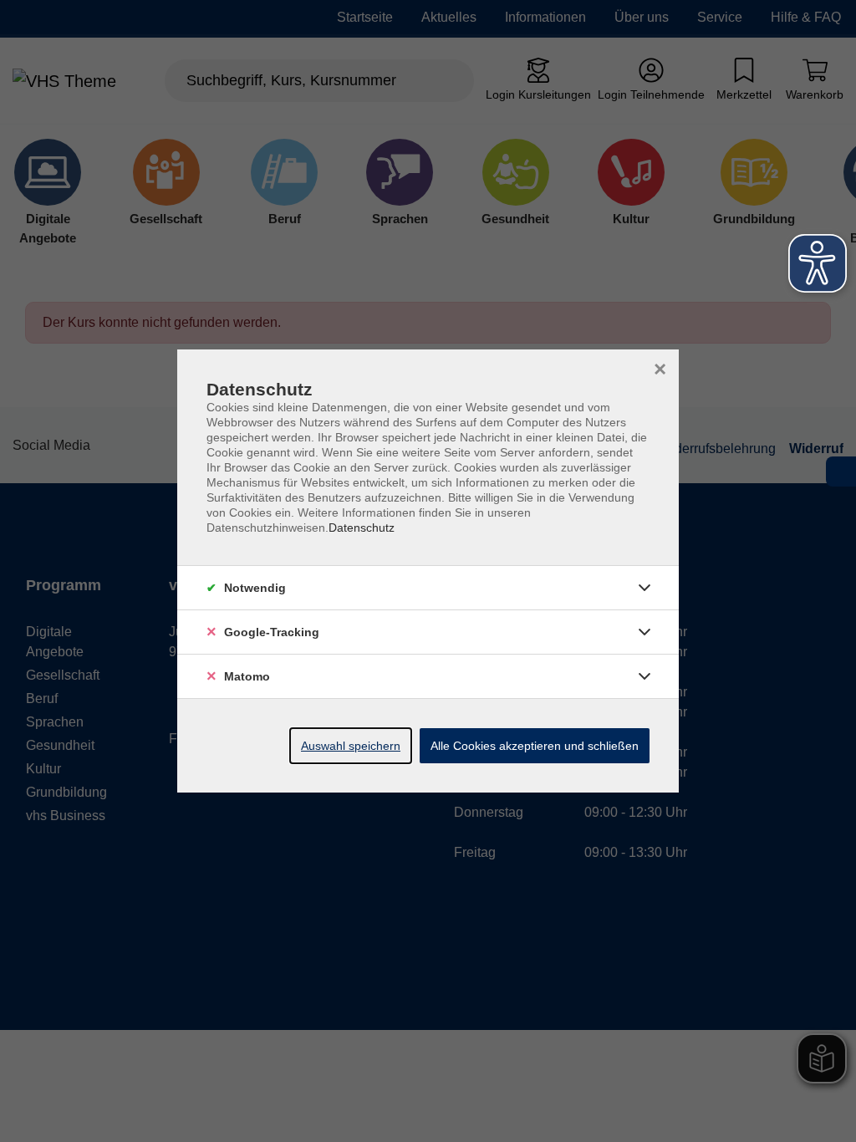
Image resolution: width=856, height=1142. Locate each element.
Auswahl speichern (350, 745)
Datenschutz (362, 527)
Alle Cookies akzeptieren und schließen (535, 745)
